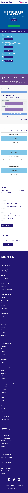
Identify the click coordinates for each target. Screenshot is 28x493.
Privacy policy (20, 485)
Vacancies (13, 31)
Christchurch (4, 349)
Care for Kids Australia (7, 471)
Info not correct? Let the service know (9, 117)
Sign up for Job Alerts (21, 82)
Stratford (3, 370)
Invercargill (4, 360)
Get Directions (8, 39)
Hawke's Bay (4, 308)
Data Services (4, 443)
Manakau (3, 400)
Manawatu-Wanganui (6, 311)
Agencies (3, 446)
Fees (19, 31)
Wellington (4, 335)
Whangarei (4, 378)
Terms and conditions (9, 485)
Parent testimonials (6, 454)
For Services (6, 425)
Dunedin (3, 351)
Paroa (2, 411)
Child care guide (5, 284)
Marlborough (4, 313)
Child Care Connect (6, 441)
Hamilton (3, 357)
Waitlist (23, 31)
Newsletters (4, 286)
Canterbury (4, 303)
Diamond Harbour (5, 416)
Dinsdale (3, 389)
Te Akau (3, 408)
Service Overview (5, 438)
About (17, 257)
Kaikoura (3, 406)
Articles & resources (6, 289)
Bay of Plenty (4, 300)
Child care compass (6, 281)
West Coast (4, 338)
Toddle (3, 473)
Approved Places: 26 (9, 54)
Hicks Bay (3, 403)
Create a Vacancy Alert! (14, 91)
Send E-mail (8, 46)
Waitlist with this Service (14, 113)
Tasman (3, 330)
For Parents (5, 265)
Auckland (3, 297)
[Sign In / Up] (23, 2)
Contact (7, 31)
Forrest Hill (4, 387)
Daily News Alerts (6, 463)
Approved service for (19, 130)
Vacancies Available (14, 26)
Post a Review (8, 244)
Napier (3, 362)
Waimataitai (4, 414)
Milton (2, 397)
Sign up (4, 270)
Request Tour (9, 60)
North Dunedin (5, 419)
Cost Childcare (5, 278)
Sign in (10, 270)
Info (2, 31)
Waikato (3, 332)
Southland (3, 324)
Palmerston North (5, 368)
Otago (2, 322)
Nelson (3, 316)
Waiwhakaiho (4, 395)
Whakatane (4, 376)
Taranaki (3, 327)
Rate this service (7, 225)
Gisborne (3, 305)
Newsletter (4, 460)
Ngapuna (3, 392)
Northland (3, 319)
